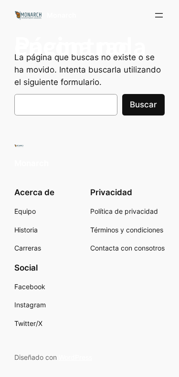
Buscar (143, 104)
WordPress (75, 357)
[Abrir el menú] (159, 15)
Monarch (61, 15)
